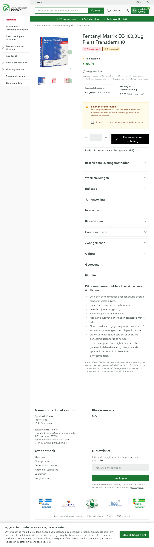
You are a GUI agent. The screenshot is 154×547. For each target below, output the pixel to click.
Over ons (40, 457)
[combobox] (61, 11)
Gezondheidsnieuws (46, 465)
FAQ (94, 416)
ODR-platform (124, 516)
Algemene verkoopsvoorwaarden (69, 516)
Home (38, 25)
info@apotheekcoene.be (62, 433)
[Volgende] (69, 52)
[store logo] (15, 8)
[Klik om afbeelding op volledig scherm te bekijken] (54, 52)
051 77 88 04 (51, 429)
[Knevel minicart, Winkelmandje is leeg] (134, 10)
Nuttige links (42, 461)
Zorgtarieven (42, 478)
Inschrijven (121, 478)
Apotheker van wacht (46, 469)
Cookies (110, 516)
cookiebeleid (44, 541)
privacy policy (137, 487)
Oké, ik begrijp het (134, 535)
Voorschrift (40, 473)
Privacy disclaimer (95, 516)
